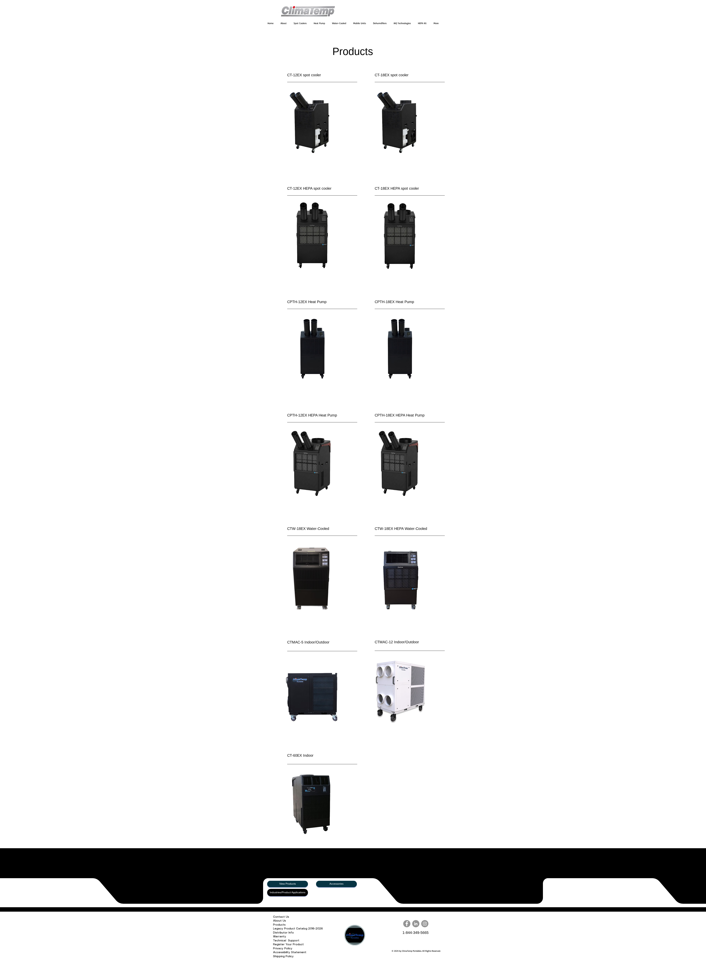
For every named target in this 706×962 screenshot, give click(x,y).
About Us (280, 921)
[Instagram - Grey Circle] (424, 923)
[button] (300, 23)
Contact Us (281, 917)
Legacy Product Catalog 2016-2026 (298, 928)
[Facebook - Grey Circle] (406, 923)
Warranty (280, 936)
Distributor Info (285, 932)
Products (279, 925)
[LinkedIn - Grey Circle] (415, 923)
